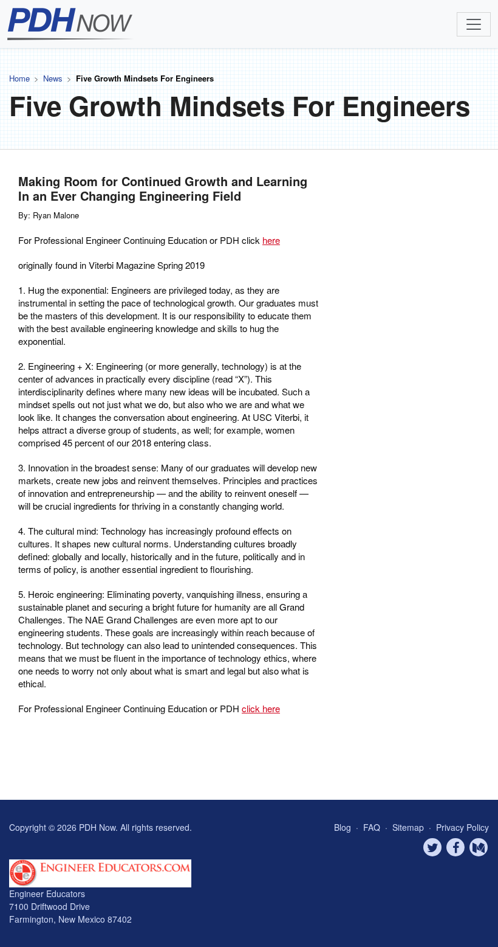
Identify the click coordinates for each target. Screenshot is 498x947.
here (271, 240)
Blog (342, 827)
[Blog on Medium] (478, 847)
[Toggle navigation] (474, 24)
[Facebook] (455, 847)
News (53, 78)
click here (261, 708)
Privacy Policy (462, 827)
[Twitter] (432, 847)
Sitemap (409, 827)
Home (19, 78)
